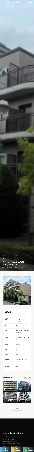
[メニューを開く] (30, 2)
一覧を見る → (27, 377)
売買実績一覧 (17, 408)
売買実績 (4, 255)
